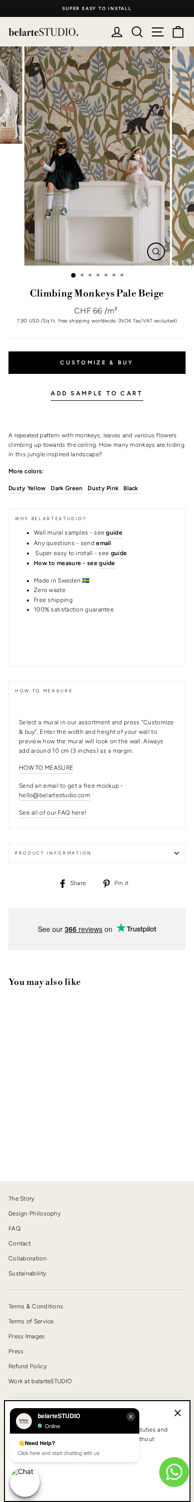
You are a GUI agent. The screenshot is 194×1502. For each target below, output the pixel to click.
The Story (21, 1198)
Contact (19, 1243)
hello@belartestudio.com (54, 795)
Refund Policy (27, 1366)
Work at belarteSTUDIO (40, 1381)
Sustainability (27, 1273)
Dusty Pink (103, 488)
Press (16, 1351)
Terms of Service (31, 1321)
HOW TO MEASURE (46, 767)
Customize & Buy (97, 362)
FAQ (14, 1228)
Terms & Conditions (35, 1306)
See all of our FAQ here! (53, 812)
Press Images (26, 1336)
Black (130, 488)
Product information (53, 853)
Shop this (32, 1139)
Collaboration (27, 1258)
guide (107, 563)
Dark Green (67, 488)
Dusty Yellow (27, 488)
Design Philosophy (34, 1213)
